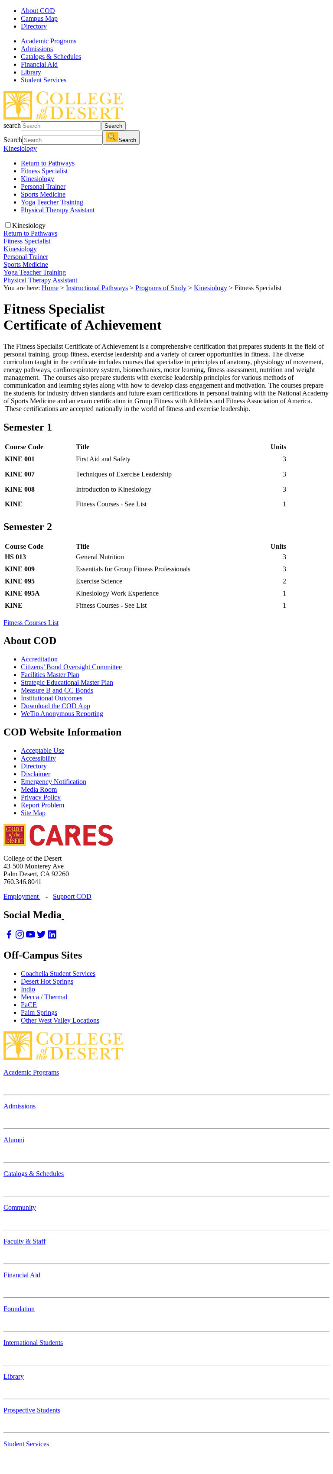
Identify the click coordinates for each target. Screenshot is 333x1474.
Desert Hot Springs (47, 981)
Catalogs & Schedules (33, 1173)
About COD (38, 10)
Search (113, 126)
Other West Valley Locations (60, 1020)
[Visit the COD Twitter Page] (41, 936)
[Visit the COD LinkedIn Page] (52, 936)
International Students (33, 1342)
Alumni (13, 1140)
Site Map (33, 812)
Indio (28, 989)
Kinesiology (20, 148)
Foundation (19, 1308)
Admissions (19, 1106)
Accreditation (39, 659)
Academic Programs (31, 1072)
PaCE (29, 1004)
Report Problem (42, 805)
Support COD (72, 896)
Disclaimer (35, 773)
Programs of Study (160, 288)
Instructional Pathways (97, 288)
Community (19, 1207)
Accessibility (38, 758)
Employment (21, 896)
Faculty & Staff (24, 1241)
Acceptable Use (42, 750)
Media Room (39, 789)
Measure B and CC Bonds (57, 690)
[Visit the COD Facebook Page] (8, 936)
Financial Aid (21, 1275)
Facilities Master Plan (50, 674)
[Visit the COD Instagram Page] (19, 936)
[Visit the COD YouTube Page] (30, 936)
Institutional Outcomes (51, 698)
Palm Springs (39, 1012)
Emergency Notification (53, 781)
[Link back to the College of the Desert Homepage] (63, 117)
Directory (34, 26)
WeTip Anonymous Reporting (62, 713)
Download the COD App (55, 705)
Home (50, 288)
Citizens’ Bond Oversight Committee (71, 667)
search (12, 125)
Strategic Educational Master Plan (67, 682)
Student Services (26, 1444)
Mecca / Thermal (44, 997)
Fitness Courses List (31, 622)
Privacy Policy (41, 797)
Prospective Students (31, 1410)
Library (13, 1376)
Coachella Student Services (58, 973)
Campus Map (39, 18)
